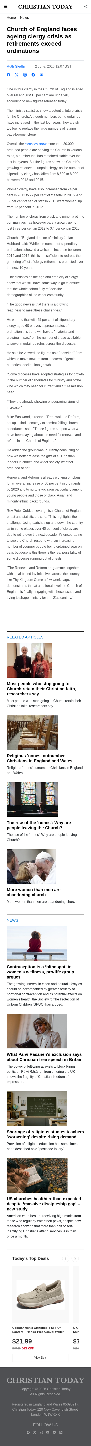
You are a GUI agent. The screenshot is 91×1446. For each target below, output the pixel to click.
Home (11, 17)
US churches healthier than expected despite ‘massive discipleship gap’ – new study (44, 1203)
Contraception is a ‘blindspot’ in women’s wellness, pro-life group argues (40, 971)
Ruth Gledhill (16, 66)
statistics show (35, 144)
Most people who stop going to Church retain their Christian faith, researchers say (41, 688)
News (24, 17)
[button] (6, 7)
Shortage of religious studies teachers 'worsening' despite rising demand (45, 1134)
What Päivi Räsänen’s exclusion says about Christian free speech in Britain (45, 1057)
